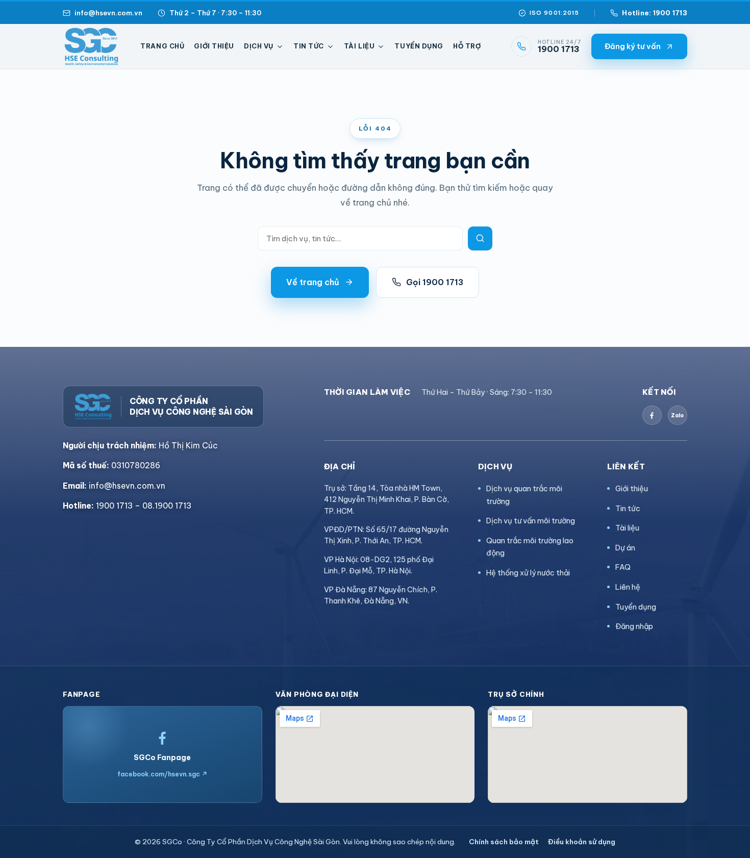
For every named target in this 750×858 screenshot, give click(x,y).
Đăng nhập (634, 626)
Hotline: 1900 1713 (654, 13)
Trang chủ (162, 46)
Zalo (677, 415)
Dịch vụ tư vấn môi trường (530, 520)
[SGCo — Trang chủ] (91, 46)
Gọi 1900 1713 (434, 282)
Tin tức (308, 46)
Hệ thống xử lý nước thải (528, 572)
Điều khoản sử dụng (581, 841)
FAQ (623, 567)
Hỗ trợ (467, 46)
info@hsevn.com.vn (108, 13)
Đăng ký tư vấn (633, 46)
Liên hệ (627, 587)
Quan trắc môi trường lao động (529, 547)
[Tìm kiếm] (480, 238)
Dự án (625, 547)
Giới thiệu (214, 46)
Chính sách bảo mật (504, 841)
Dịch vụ (258, 46)
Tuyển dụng (418, 46)
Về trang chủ (312, 282)
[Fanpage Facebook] (652, 415)
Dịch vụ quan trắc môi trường (524, 495)
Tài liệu (359, 46)
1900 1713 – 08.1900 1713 (127, 505)
